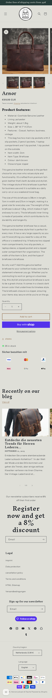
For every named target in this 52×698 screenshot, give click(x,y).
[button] (5, 14)
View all (5, 402)
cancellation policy (14, 573)
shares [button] (8, 339)
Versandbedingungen (16, 591)
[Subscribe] (43, 539)
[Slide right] (49, 83)
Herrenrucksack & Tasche (21, 692)
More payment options (26, 331)
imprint (9, 560)
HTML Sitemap (13, 585)
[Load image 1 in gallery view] (13, 83)
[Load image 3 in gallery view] (39, 83)
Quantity (6, 301)
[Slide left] (3, 83)
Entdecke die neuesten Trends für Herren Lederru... (23, 443)
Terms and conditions (16, 579)
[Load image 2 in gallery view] (26, 83)
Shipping (17, 103)
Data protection (13, 566)
